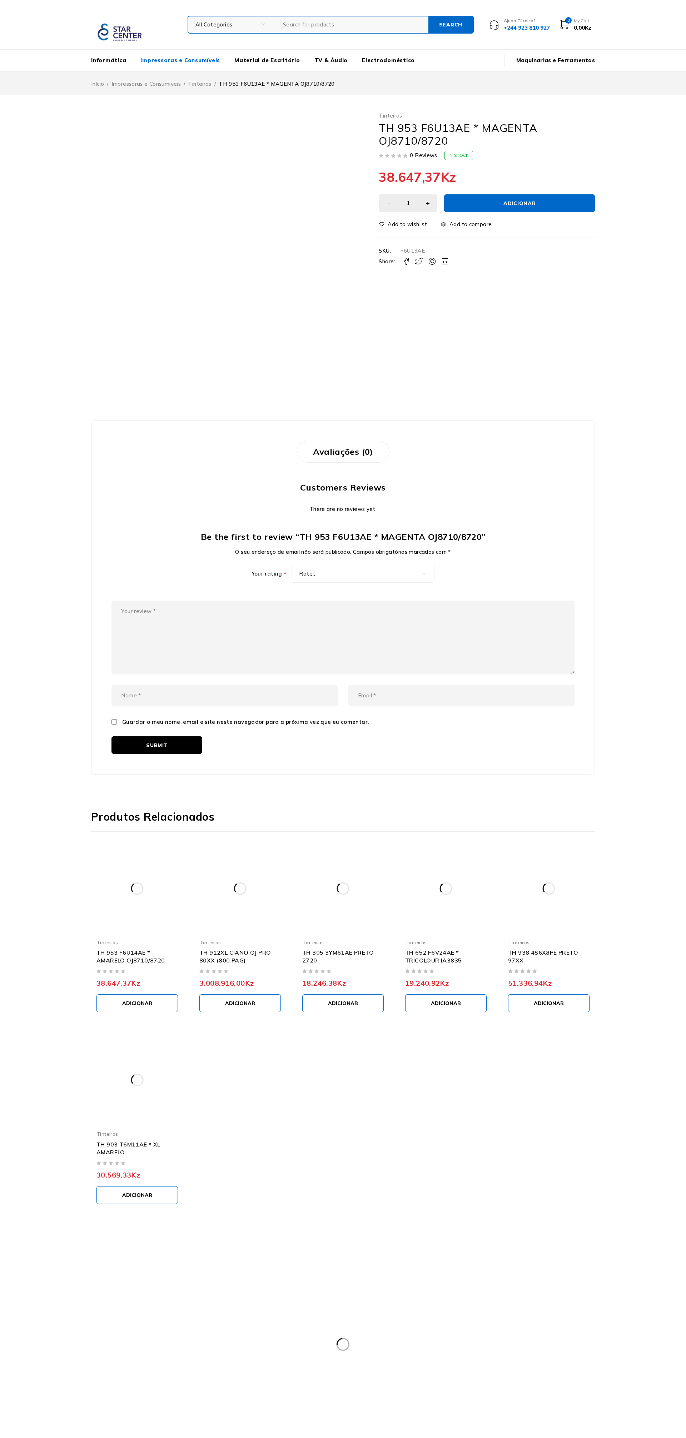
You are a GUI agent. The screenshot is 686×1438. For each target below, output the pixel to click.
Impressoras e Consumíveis (146, 83)
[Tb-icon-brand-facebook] (95, 1373)
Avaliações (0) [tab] (343, 451)
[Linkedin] (144, 1373)
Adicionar (519, 203)
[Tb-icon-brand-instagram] (111, 1373)
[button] (137, 1003)
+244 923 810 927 (120, 1356)
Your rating (269, 574)
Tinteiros (199, 83)
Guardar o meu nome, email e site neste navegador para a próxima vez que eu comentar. (245, 722)
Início (97, 83)
